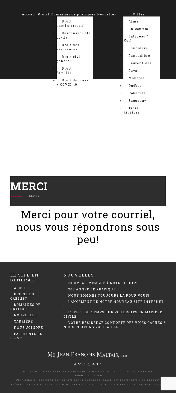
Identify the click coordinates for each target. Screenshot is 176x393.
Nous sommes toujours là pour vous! (108, 295)
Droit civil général (69, 59)
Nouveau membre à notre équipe (103, 283)
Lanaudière (139, 56)
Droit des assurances (68, 47)
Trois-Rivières (131, 110)
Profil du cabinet (22, 296)
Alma (134, 21)
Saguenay (137, 101)
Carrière (23, 321)
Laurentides (140, 63)
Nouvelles (106, 14)
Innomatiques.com (88, 376)
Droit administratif (70, 23)
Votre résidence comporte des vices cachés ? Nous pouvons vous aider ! (114, 325)
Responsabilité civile (74, 35)
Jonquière (138, 48)
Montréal (137, 78)
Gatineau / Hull (135, 38)
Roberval (137, 93)
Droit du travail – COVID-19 (74, 82)
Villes (139, 14)
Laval (134, 71)
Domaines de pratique (25, 307)
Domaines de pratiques (73, 14)
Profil (44, 14)
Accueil (29, 14)
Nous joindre (91, 124)
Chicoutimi (139, 29)
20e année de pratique (92, 289)
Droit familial (65, 70)
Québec (135, 86)
